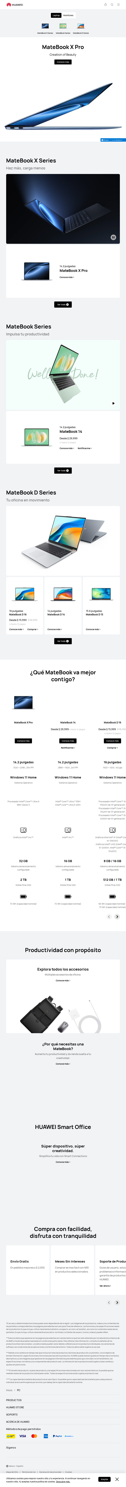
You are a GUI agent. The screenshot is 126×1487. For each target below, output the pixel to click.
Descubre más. (63, 1481)
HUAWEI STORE (15, 1407)
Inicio (9, 1390)
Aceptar (104, 1479)
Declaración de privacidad (50, 1472)
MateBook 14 (71, 429)
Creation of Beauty (63, 54)
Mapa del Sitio (12, 1472)
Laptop (56, 15)
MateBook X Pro (63, 47)
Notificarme (84, 448)
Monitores (68, 15)
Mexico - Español (16, 1466)
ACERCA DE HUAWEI (18, 1421)
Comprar (32, 629)
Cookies (68, 1472)
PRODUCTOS (14, 1400)
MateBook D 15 (94, 612)
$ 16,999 (32, 620)
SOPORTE (12, 1414)
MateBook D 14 (56, 612)
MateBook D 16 (18, 612)
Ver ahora (105, 1285)
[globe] (7, 1466)
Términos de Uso (29, 1472)
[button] (105, 4)
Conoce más (63, 61)
